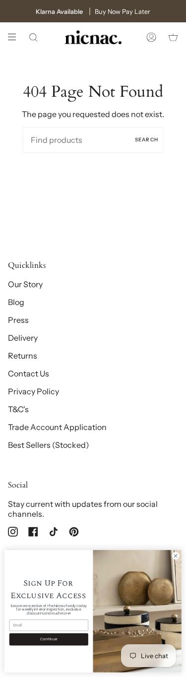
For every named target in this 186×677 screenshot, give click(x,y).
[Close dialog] (176, 556)
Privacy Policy (33, 391)
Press (18, 320)
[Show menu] (15, 37)
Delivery (23, 338)
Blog (16, 302)
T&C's (18, 409)
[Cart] (173, 37)
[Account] (151, 37)
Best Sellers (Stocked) (48, 445)
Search (146, 139)
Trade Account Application (57, 427)
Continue (48, 639)
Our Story (25, 284)
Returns (22, 356)
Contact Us (28, 373)
